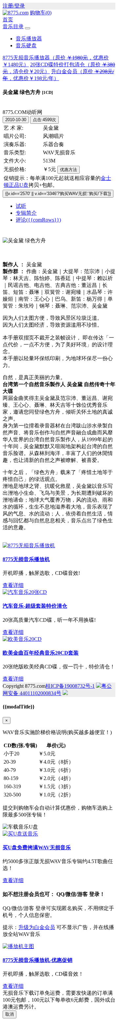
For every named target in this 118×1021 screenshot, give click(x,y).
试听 (21, 206)
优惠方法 (68, 169)
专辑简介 (26, 213)
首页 (8, 19)
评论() (38, 220)
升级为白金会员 (36, 927)
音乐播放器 (29, 38)
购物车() (40, 12)
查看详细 (13, 585)
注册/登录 (14, 6)
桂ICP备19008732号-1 (70, 686)
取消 (9, 1014)
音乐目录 (13, 26)
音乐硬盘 (26, 45)
